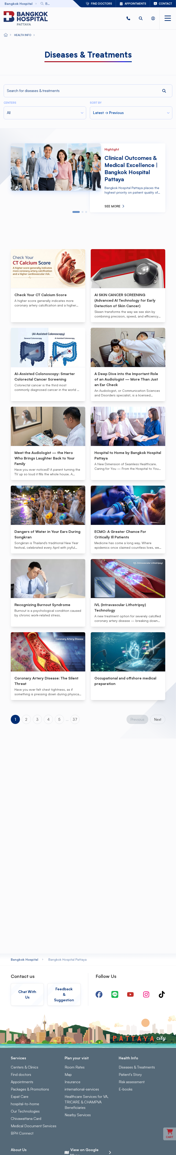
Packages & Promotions (30, 1089)
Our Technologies (25, 1111)
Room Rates (75, 1067)
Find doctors (21, 1074)
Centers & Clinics (24, 1067)
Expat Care (19, 1096)
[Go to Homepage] (25, 18)
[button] (128, 18)
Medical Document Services (33, 1126)
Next (157, 719)
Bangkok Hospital (24, 959)
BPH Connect (22, 1133)
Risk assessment (132, 1082)
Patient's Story (130, 1074)
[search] (141, 18)
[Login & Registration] (153, 18)
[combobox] (49, 3)
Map (68, 1074)
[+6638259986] (128, 18)
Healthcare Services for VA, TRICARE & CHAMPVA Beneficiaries (86, 1102)
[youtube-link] (130, 994)
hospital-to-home (25, 1104)
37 (75, 719)
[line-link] (114, 994)
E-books (125, 1089)
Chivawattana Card (26, 1118)
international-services (82, 1089)
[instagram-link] (146, 994)
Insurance (72, 1082)
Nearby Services (78, 1115)
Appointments (22, 1082)
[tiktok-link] (161, 994)
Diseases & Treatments (137, 1067)
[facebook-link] (99, 994)
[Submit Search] (58, 4)
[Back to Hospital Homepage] (6, 35)
